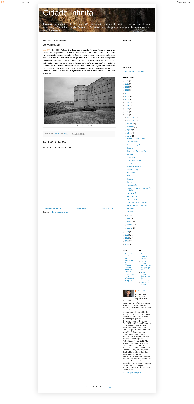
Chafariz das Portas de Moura (137, 151)
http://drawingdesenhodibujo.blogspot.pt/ (130, 279)
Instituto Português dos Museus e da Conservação (146, 276)
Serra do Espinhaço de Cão (137, 205)
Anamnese (145, 254)
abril (129, 219)
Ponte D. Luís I (132, 193)
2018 (127, 105)
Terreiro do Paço (133, 170)
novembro (131, 121)
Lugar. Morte (131, 157)
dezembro (131, 118)
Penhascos (131, 173)
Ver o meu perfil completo (132, 373)
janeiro (129, 228)
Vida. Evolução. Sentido (135, 160)
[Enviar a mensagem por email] (73, 134)
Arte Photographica (129, 260)
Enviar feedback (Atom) (60, 212)
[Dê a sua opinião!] (76, 134)
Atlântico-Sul (129, 274)
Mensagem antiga (107, 208)
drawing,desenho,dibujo (129, 255)
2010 (127, 244)
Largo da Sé (131, 163)
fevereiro (130, 225)
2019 (127, 102)
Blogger (109, 387)
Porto (129, 176)
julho (129, 133)
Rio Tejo (130, 154)
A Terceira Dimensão (128, 270)
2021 (127, 96)
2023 (127, 90)
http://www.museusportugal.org (146, 268)
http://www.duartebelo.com (134, 71)
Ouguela (130, 148)
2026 (127, 81)
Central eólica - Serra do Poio (137, 202)
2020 (127, 99)
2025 (127, 84)
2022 (127, 93)
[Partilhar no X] (78, 134)
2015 (127, 115)
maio (129, 216)
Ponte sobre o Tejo (133, 199)
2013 (127, 235)
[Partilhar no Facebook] (81, 134)
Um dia (129, 182)
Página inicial (81, 208)
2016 (127, 112)
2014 (127, 232)
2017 (127, 109)
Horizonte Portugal (144, 262)
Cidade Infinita (68, 12)
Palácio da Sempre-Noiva (136, 139)
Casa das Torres (132, 142)
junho (129, 136)
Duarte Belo (142, 291)
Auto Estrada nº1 (133, 196)
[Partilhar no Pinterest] (83, 134)
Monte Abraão (132, 185)
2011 (127, 241)
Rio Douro (130, 209)
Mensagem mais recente (52, 208)
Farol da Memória (144, 257)
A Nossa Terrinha (128, 266)
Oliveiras (130, 212)
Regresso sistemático (134, 167)
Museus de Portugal (145, 283)
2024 (127, 87)
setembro (130, 127)
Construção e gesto (134, 145)
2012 (127, 238)
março (129, 222)
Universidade (131, 179)
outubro (130, 124)
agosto (129, 130)
